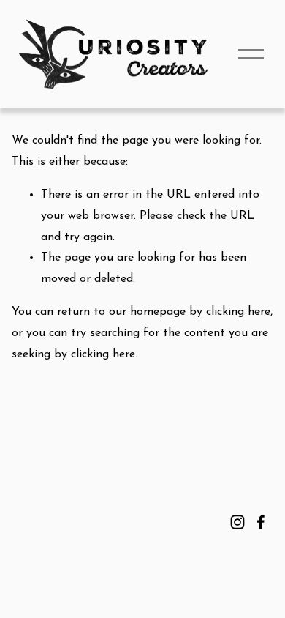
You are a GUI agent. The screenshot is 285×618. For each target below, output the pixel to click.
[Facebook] (261, 522)
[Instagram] (237, 522)
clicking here (238, 312)
